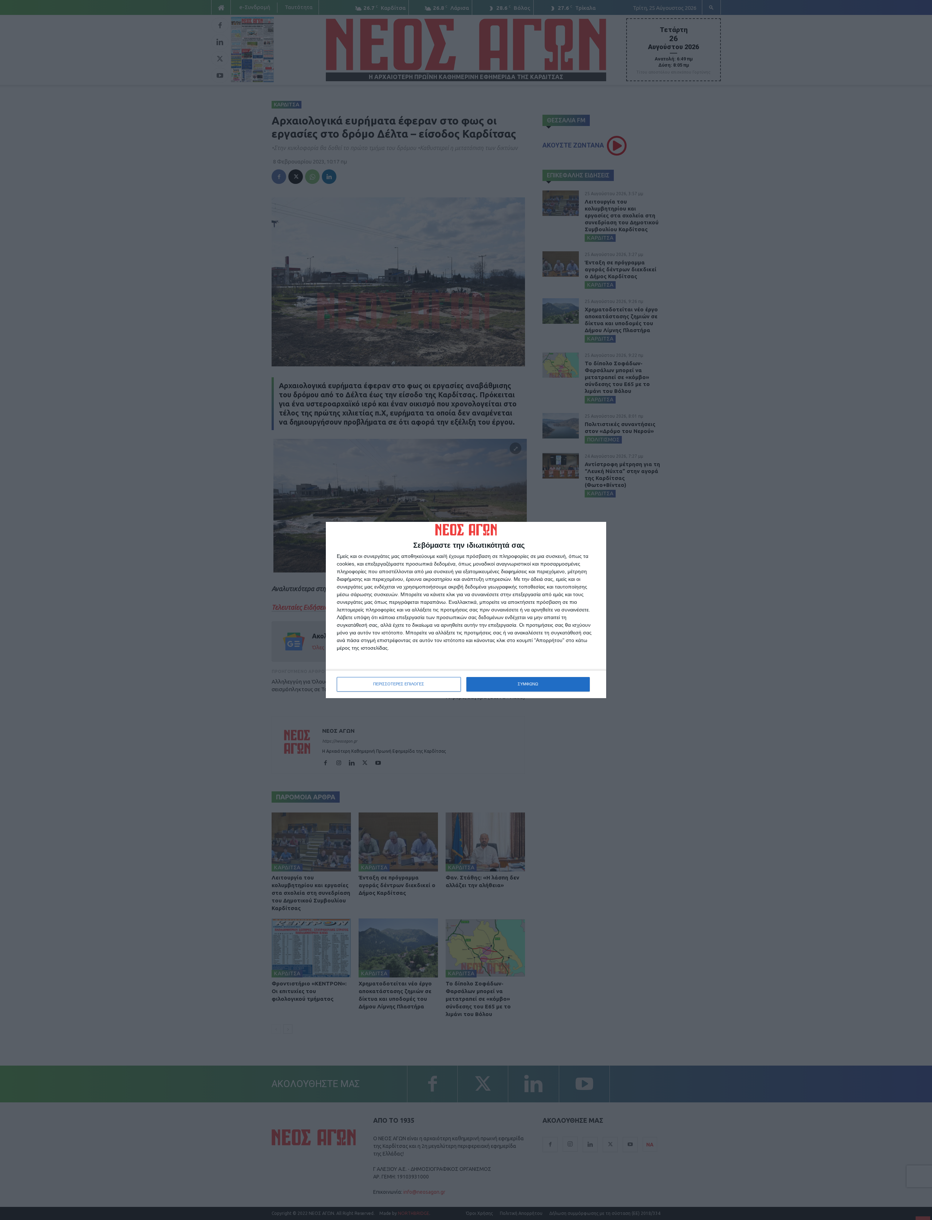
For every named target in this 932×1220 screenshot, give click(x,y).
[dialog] (466, 610)
